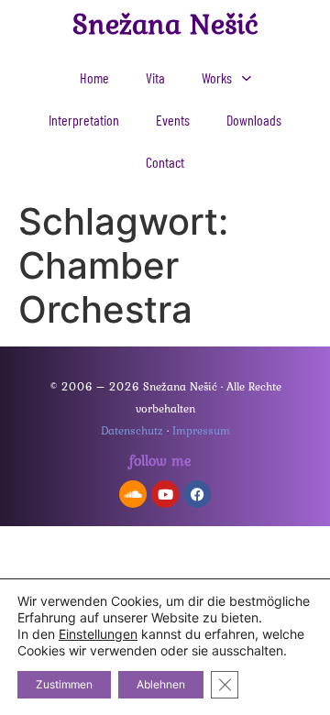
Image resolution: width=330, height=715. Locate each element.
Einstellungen (98, 634)
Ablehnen (161, 684)
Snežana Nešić (165, 23)
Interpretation (84, 119)
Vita (155, 77)
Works (217, 77)
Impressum (201, 430)
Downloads (253, 119)
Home (94, 77)
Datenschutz (132, 430)
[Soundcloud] (133, 494)
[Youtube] (165, 494)
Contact (165, 161)
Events (173, 119)
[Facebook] (197, 494)
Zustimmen (64, 684)
